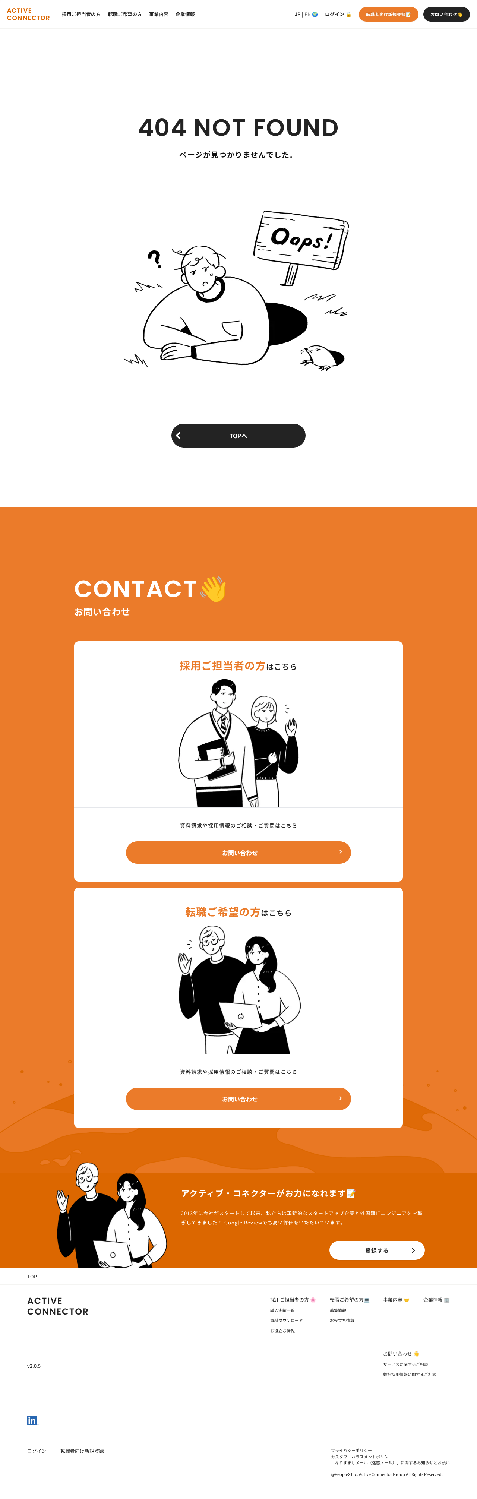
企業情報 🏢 (436, 1299)
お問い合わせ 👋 (401, 1353)
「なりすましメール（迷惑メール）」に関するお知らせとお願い (390, 1462)
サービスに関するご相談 (405, 1364)
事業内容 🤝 (396, 1299)
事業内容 (158, 14)
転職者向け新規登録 (82, 1450)
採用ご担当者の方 (81, 14)
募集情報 (338, 1310)
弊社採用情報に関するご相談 (409, 1374)
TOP (32, 1276)
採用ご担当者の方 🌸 (293, 1299)
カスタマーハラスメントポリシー (361, 1457)
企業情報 (185, 14)
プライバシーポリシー (351, 1450)
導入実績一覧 (282, 1310)
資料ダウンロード (286, 1320)
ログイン (334, 14)
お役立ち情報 (282, 1331)
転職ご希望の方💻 (350, 1299)
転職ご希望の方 (125, 14)
